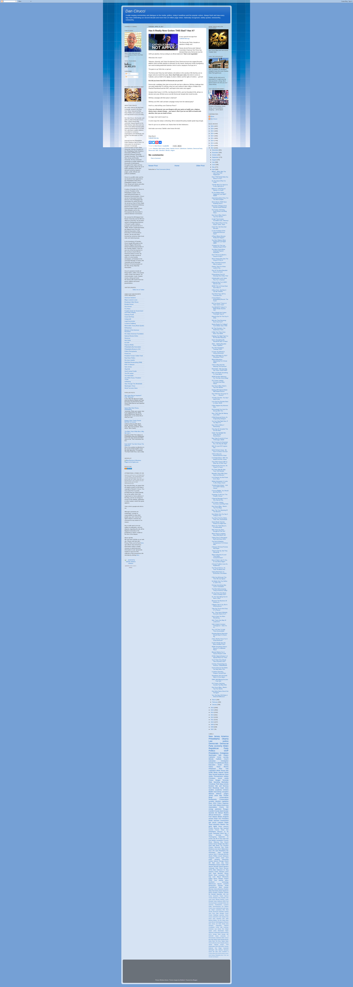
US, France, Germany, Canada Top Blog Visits (219, 684)
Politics (212, 751)
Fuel (210, 816)
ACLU (210, 934)
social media (223, 778)
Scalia (226, 885)
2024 (212, 131)
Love (214, 876)
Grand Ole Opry (213, 951)
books (211, 820)
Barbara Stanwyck (223, 950)
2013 (212, 715)
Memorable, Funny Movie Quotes (134, 325)
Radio (226, 822)
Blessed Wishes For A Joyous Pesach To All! (219, 652)
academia (218, 790)
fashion (211, 844)
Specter (211, 866)
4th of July (219, 838)
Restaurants (213, 799)
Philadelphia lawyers (215, 864)
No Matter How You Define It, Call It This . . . (219, 581)
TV (215, 763)
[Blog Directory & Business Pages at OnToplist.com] (134, 462)
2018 (212, 145)
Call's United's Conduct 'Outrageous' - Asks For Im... (219, 626)
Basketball (216, 833)
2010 (212, 722)
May (213, 167)
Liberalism (162, 150)
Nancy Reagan (218, 878)
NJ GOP (127, 342)
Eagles (223, 864)
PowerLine (128, 353)
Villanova (216, 842)
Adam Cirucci (224, 937)
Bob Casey (162, 148)
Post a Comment (156, 158)
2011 (212, 719)
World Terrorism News (131, 388)
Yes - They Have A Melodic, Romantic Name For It (220, 613)
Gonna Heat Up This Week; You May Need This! (220, 668)
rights (215, 826)
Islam (221, 811)
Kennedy (218, 835)
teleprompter (212, 946)
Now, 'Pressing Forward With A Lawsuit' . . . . (219, 263)
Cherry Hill (223, 807)
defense (218, 793)
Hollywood (212, 768)
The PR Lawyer (129, 373)
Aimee (212, 116)
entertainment (219, 908)
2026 (212, 126)
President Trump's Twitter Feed (134, 355)
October (214, 155)
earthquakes (217, 932)
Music (226, 763)
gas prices (212, 822)
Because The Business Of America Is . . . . (219, 601)
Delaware (225, 856)
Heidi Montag (212, 955)
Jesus (211, 824)
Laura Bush (212, 899)
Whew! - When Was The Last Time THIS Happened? (219, 173)
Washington (212, 755)
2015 (212, 710)
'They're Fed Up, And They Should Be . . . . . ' (219, 551)
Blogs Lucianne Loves (131, 300)
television (216, 824)
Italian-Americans (222, 805)
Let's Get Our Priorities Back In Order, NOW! (220, 402)
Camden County (214, 811)
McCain (226, 854)
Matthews (219, 901)
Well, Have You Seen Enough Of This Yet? (218, 530)
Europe (226, 811)
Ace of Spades (221, 943)
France (217, 830)
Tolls (227, 897)
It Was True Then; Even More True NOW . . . (218, 332)
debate (214, 840)
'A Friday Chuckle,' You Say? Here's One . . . (220, 398)
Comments (130, 77)
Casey (167, 148)
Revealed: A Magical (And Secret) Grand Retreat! (219, 206)
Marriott (216, 944)
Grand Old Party (129, 317)
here (142, 543)
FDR (227, 875)
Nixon (215, 875)
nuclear (211, 861)
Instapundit (128, 319)
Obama (225, 739)
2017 (212, 148)
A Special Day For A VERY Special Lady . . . (219, 283)
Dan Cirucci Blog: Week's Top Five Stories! (219, 215)
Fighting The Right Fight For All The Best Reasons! (220, 336)
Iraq (210, 876)
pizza (226, 871)
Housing (211, 903)
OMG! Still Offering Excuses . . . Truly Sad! (220, 680)
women (211, 818)
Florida (211, 828)
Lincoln (220, 856)
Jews (226, 788)
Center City (212, 838)
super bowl (224, 857)
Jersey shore (213, 795)
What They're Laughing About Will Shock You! (219, 534)
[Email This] (174, 146)
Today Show (225, 920)
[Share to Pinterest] (181, 146)
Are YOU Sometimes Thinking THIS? (218, 348)
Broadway (216, 788)
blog (221, 784)
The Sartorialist (129, 375)
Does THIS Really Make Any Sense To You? (220, 177)
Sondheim (212, 882)
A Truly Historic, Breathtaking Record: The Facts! (220, 299)
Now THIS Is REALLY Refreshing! (218, 425)
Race (210, 803)
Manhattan (225, 782)
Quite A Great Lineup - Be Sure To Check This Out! (220, 450)
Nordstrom (215, 896)
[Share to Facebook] (179, 146)
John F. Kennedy (219, 854)
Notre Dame (218, 890)
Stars (210, 774)
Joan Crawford (223, 951)
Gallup (210, 878)
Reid (216, 868)
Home (177, 166)
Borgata (223, 939)
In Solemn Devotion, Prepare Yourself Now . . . (220, 672)
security (225, 757)
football (226, 815)
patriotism (218, 809)
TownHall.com (213, 887)
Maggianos (221, 922)
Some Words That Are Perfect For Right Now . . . (220, 522)
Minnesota (225, 876)
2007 (212, 729)
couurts (226, 953)
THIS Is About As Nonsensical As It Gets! (219, 454)
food (210, 788)
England (225, 816)
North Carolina (213, 892)
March (214, 699)
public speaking (214, 859)
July (213, 162)
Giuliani (226, 878)
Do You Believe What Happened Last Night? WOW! (219, 194)
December (215, 150)
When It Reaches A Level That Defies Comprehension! (219, 556)
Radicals (211, 948)
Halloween (220, 870)
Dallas (224, 903)
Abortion (155, 148)
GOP (226, 751)
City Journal (128, 306)
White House (220, 770)
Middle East (213, 792)
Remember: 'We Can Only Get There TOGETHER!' (219, 369)
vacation (211, 801)
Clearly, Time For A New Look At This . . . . (219, 267)
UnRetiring (128, 381)
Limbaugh (211, 868)
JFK (213, 850)
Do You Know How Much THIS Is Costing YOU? (219, 593)
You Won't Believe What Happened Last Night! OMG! (219, 241)
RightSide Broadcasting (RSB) (133, 362)
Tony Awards (218, 880)
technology (225, 882)
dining (219, 792)
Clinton (211, 780)
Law (210, 741)
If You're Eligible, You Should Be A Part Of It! (220, 491)
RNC (224, 910)
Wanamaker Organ (223, 930)
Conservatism (223, 799)
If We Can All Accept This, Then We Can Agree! (219, 578)
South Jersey (223, 765)
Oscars (226, 842)
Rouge (222, 944)
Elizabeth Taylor (213, 901)
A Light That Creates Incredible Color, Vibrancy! (220, 219)
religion (172, 150)
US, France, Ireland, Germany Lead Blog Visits (220, 503)
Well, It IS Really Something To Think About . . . (220, 373)
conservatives (223, 797)
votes (214, 805)
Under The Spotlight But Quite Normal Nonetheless (219, 434)
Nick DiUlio (128, 340)
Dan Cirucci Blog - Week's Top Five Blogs (219, 507)
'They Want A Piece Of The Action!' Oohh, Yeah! (219, 223)
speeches (221, 915)
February (215, 702)
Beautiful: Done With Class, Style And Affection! (220, 474)
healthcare (221, 774)
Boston (211, 875)
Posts (128, 73)
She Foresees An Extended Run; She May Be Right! (220, 442)
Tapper (223, 941)
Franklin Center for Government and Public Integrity (134, 311)
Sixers (217, 936)
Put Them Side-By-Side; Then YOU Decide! (219, 470)
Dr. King (225, 870)
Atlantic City (224, 824)
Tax (221, 845)
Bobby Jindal (217, 939)
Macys (219, 876)
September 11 (223, 837)
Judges (226, 793)
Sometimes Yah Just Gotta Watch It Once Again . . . (219, 676)
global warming (224, 932)
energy (211, 809)
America (224, 736)
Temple (221, 896)
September (215, 157)
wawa (210, 922)
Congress (224, 753)
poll (220, 786)
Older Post (200, 166)
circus (213, 908)
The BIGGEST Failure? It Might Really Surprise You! (219, 308)
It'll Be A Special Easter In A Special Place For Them (220, 656)
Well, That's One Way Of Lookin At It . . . (219, 621)
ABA (221, 927)
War (216, 786)
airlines (218, 857)
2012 (212, 717)
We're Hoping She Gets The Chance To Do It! (220, 259)
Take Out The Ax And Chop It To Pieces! (220, 609)
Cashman (226, 927)
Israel (222, 788)
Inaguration (219, 925)
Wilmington (211, 950)
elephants (218, 937)
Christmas (212, 784)
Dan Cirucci (135, 11)
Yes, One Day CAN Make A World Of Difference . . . (219, 696)
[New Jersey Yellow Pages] (128, 469)
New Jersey (214, 736)
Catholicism (183, 148)
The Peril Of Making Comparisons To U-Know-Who (220, 543)
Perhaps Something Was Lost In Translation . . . (219, 585)
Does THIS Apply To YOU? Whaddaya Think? (219, 356)
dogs (219, 852)
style (216, 850)
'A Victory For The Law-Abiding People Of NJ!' (219, 246)
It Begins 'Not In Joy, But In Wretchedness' (219, 605)
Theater (225, 795)
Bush (216, 818)
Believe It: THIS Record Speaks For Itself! (218, 189)
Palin (227, 864)
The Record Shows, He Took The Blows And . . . (219, 568)
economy (218, 746)
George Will (225, 934)
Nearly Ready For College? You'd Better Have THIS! (220, 325)
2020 (212, 140)
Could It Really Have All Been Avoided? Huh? (218, 643)
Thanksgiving (212, 837)
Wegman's (211, 932)
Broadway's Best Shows (131, 302)
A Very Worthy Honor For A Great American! (219, 639)
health (211, 772)
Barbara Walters (213, 920)
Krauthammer (218, 904)
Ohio (210, 873)
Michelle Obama (218, 866)
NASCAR (211, 936)
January (214, 704)
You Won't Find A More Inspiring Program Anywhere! (218, 251)
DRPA (224, 901)
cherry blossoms (219, 889)
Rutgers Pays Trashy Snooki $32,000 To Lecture (133, 421)
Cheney (226, 892)
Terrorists (225, 780)
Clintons (225, 790)
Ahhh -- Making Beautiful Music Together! (219, 344)
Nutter (210, 906)
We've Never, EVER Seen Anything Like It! (219, 202)
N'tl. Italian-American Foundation (134, 333)
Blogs (210, 797)
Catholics (189, 148)
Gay (221, 842)
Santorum (225, 890)
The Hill (219, 920)
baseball (226, 828)
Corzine (211, 830)
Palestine (219, 918)
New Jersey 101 (213, 924)
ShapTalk (127, 369)
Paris (226, 863)
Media (216, 772)
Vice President (223, 818)
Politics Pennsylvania (131, 351)
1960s (226, 835)
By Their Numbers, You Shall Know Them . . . (219, 329)
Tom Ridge (218, 948)
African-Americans (215, 815)
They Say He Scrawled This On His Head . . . (220, 429)
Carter (216, 871)
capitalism (225, 801)
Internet (221, 772)
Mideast (211, 793)
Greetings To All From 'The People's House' (219, 495)
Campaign (220, 903)
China (210, 835)
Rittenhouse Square (215, 883)
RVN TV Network (129, 364)
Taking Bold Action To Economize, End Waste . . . (220, 573)
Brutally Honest (129, 304)
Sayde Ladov (212, 930)
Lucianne (226, 904)
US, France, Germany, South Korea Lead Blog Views (219, 211)
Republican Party (218, 748)
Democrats (152, 150)
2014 (212, 712)
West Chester (223, 887)
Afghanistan (225, 849)
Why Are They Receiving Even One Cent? (219, 321)
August (214, 160)
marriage (225, 852)
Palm (220, 924)
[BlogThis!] (175, 146)
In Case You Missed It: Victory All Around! (218, 352)
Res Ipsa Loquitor (130, 360)
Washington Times (130, 386)
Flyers (221, 868)
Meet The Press (216, 941)
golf (224, 908)
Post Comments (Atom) (163, 169)
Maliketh (182, 980)
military (226, 776)
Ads (223, 844)
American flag (218, 828)
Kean (210, 850)
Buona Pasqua (221, 953)
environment (224, 820)
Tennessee (215, 911)
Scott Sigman (215, 956)
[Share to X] (177, 146)
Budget (218, 780)
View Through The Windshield (133, 383)
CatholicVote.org (184, 38)
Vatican (220, 813)
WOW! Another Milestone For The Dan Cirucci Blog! (220, 377)
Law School (218, 929)
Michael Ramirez (220, 899)
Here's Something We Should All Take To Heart (220, 340)
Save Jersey (128, 367)
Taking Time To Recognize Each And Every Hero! (219, 538)
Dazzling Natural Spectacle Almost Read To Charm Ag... (219, 635)
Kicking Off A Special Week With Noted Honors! (219, 390)
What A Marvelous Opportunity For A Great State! (219, 361)
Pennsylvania (218, 776)
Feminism (211, 929)
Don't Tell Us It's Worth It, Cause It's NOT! (219, 255)
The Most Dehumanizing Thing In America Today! (219, 589)
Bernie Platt (215, 922)
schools (225, 784)
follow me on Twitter (138, 289)
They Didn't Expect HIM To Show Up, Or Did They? (219, 462)
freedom (211, 786)
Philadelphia (214, 739)
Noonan (226, 868)
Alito (216, 950)
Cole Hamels (222, 917)
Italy (220, 795)
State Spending (214, 782)
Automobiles (213, 807)
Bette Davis (215, 953)
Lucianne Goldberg (130, 323)
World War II (224, 833)
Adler (214, 870)
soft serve (214, 943)
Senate (215, 774)
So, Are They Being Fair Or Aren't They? (220, 597)
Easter (210, 833)
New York (223, 768)
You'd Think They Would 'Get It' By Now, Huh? (219, 660)
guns (210, 826)
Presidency (214, 753)
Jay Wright (212, 910)
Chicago (221, 861)
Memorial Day (219, 847)
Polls (217, 784)
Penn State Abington (218, 913)
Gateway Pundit (129, 314)
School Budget (217, 844)
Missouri (226, 922)
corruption (225, 792)
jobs (227, 770)
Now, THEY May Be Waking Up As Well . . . (220, 414)
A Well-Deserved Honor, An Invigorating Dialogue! (220, 418)
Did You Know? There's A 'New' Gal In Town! (219, 304)
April (213, 169)
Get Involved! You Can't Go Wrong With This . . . (220, 410)
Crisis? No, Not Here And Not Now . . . (219, 227)
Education (212, 765)
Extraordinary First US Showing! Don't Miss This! (220, 275)
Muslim (226, 813)
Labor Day (220, 863)
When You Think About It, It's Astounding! (219, 526)
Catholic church (174, 148)
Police (219, 803)
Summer (211, 813)
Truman (211, 897)
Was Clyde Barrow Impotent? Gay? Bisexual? (133, 396)
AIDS (219, 946)
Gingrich (211, 871)
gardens (226, 866)
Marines (226, 896)
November (215, 152)
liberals (168, 150)
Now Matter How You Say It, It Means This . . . (220, 514)
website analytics (133, 565)
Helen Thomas (224, 946)
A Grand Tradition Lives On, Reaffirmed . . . (220, 564)
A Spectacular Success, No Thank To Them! (219, 466)
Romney (225, 786)
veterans (225, 826)
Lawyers (220, 822)
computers (221, 875)
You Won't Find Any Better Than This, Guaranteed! (219, 518)
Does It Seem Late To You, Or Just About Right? (219, 560)
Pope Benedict (218, 873)
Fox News (127, 308)
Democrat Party (197, 148)
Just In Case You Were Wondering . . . (218, 617)
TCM (227, 944)
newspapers (219, 840)
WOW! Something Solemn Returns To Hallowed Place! (219, 648)
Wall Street (216, 845)
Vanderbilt (225, 948)
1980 (224, 894)
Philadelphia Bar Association (133, 347)
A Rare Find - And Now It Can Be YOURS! (219, 290)
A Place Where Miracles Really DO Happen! (219, 237)
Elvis (214, 918)
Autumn (216, 861)
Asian (227, 908)
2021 (212, 138)
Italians (214, 816)
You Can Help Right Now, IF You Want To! (220, 422)
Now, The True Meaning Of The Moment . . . (220, 511)
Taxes (218, 766)
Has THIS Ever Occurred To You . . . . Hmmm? (220, 394)
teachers (216, 820)
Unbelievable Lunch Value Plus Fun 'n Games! (219, 279)
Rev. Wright (225, 929)
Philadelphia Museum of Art (132, 349)
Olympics (221, 871)
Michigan (215, 897)
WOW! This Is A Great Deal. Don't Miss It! (220, 286)
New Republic (222, 897)
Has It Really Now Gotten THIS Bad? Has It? (219, 313)
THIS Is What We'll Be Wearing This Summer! (219, 365)
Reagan (225, 809)
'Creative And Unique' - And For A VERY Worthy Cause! (220, 487)
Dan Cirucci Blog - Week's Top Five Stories (219, 688)
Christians (212, 778)
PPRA (210, 880)
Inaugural (211, 857)
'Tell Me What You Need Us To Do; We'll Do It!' (220, 185)
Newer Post (153, 166)
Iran (227, 830)
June (213, 164)
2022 (212, 136)
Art (216, 813)
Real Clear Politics (130, 358)
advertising (225, 859)
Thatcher (220, 892)
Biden (225, 746)
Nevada (220, 885)
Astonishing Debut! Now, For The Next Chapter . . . (220, 198)
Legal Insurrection (130, 321)
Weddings (215, 915)
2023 (212, 133)
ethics (226, 880)
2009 (212, 724)
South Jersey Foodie (131, 371)
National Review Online (131, 336)
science (211, 854)
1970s (210, 870)
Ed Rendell (212, 894)
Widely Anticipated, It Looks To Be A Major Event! (220, 482)
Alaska (223, 924)
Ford (227, 901)
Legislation (212, 770)
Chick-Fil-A (215, 917)
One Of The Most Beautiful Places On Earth (219, 271)
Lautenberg (219, 910)
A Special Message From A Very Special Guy (219, 499)
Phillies (215, 856)
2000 (216, 946)
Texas (222, 830)
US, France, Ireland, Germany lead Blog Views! (218, 382)
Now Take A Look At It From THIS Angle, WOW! (220, 439)
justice (225, 741)
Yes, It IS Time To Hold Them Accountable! (218, 630)
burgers (215, 903)
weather (211, 790)
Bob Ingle (211, 939)
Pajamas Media (129, 345)
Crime (219, 757)
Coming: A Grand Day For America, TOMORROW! (219, 664)
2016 (212, 707)
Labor (224, 838)
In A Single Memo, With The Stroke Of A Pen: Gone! (220, 458)
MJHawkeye (128, 328)
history (211, 766)
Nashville (219, 894)
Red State (225, 918)
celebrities (221, 911)
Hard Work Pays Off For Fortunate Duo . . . (219, 294)
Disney (226, 873)
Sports (226, 772)
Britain (220, 816)
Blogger (195, 980)
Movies (226, 766)
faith (157, 150)
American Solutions (130, 297)
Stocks (211, 856)
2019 (212, 143)
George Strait (216, 934)
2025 (212, 128)
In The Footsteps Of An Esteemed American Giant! (218, 232)
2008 (212, 727)
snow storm (217, 849)
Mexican (211, 889)
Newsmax (127, 338)
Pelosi (220, 826)
